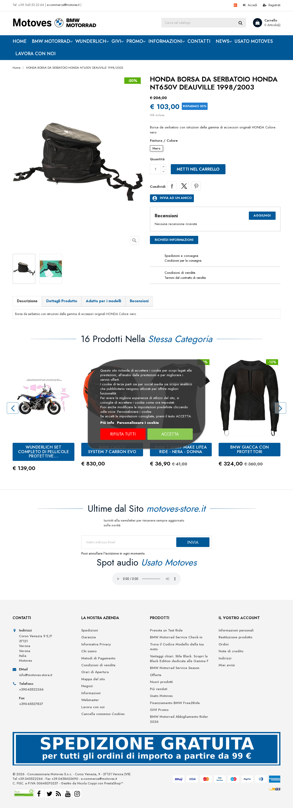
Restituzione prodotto (235, 637)
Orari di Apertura (95, 672)
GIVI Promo (159, 709)
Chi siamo (89, 651)
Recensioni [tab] (139, 301)
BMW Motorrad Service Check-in (176, 637)
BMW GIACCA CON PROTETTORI (249, 449)
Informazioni (91, 693)
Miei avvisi (227, 665)
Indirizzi (225, 658)
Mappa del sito (93, 679)
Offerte (155, 675)
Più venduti (158, 689)
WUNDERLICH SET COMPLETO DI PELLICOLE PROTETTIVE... (43, 451)
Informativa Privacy (96, 644)
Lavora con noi (93, 707)
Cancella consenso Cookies (103, 714)
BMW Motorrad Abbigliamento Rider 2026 (179, 719)
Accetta (170, 434)
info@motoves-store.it (35, 675)
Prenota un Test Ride (166, 630)
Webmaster (90, 700)
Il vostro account (239, 617)
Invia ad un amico (172, 198)
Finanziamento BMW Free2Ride (175, 703)
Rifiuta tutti (123, 434)
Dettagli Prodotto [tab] (61, 301)
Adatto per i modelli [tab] (103, 301)
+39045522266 (31, 689)
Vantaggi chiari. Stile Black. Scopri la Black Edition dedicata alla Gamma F (179, 659)
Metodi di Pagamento (98, 658)
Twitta (184, 186)
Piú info (107, 422)
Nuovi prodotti (161, 682)
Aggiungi (262, 215)
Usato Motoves (161, 696)
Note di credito (231, 651)
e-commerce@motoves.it (63, 5)
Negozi (87, 686)
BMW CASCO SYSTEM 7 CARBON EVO (112, 449)
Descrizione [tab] (27, 301)
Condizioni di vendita (98, 665)
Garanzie (88, 637)
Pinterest (196, 186)
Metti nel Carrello (198, 169)
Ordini (224, 644)
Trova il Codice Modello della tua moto (177, 647)
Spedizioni (89, 630)
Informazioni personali (236, 630)
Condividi (171, 186)
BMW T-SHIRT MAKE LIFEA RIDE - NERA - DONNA (181, 449)
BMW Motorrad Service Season (174, 668)
